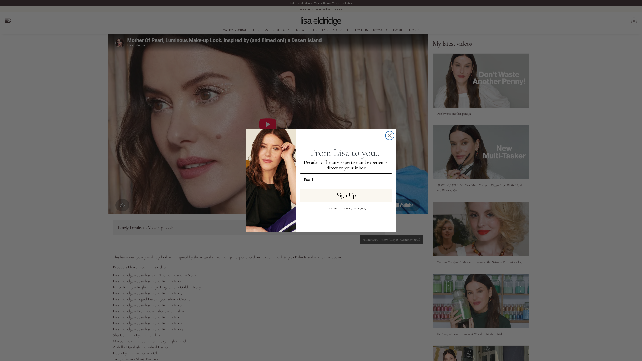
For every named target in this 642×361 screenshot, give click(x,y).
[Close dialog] (389, 135)
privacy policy (358, 208)
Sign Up (346, 195)
